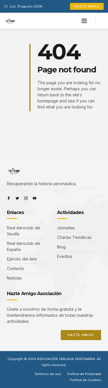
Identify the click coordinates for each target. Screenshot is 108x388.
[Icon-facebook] (8, 198)
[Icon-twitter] (17, 198)
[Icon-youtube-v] (34, 198)
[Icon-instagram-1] (26, 198)
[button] (84, 20)
